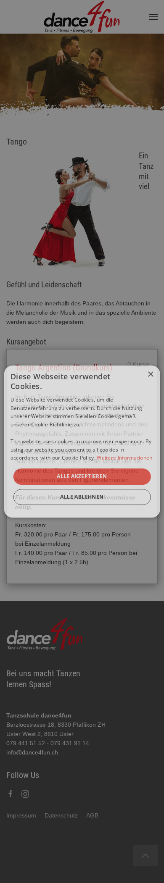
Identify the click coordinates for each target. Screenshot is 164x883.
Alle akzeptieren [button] (82, 476)
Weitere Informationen (124, 458)
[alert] (82, 441)
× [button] (150, 374)
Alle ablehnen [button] (81, 496)
